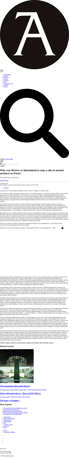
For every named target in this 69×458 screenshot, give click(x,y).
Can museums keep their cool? (11, 409)
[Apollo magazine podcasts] (4, 443)
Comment (6, 188)
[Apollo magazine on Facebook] (4, 435)
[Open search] (34, 157)
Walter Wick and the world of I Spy (12, 411)
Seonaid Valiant (4, 180)
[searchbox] (10, 164)
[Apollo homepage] (34, 35)
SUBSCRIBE (9, 159)
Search (2, 166)
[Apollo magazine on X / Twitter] (4, 438)
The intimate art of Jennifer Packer (12, 414)
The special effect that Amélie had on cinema (15, 408)
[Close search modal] (1, 161)
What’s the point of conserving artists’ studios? (15, 412)
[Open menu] (1, 71)
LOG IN (2, 159)
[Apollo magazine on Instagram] (4, 440)
